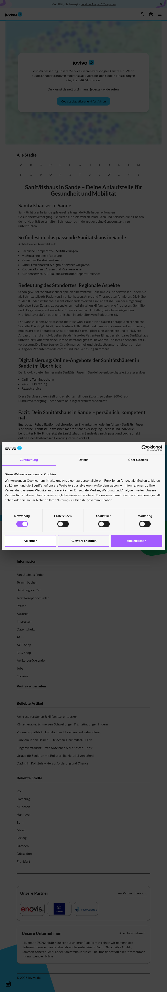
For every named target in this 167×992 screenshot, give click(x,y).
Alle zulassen (136, 540)
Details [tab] (84, 460)
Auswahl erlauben (83, 540)
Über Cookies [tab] (138, 460)
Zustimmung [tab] (29, 460)
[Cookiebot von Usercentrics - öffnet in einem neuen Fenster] (144, 448)
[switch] (63, 524)
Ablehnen (30, 540)
